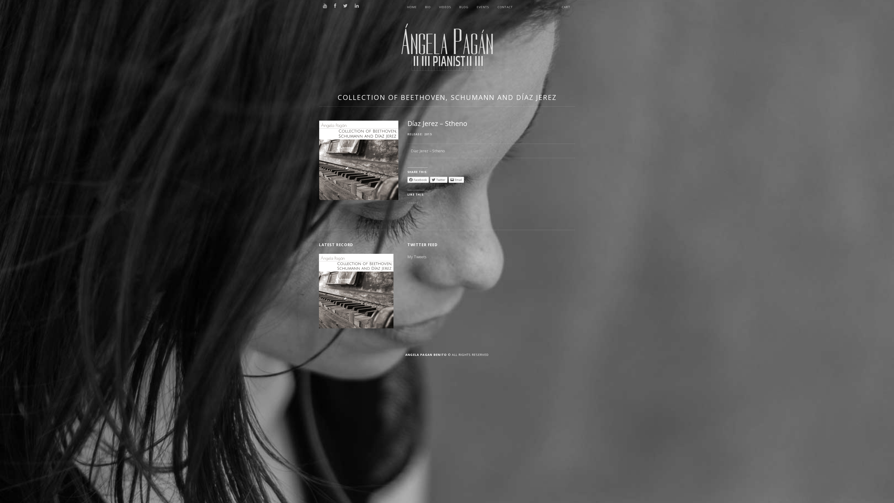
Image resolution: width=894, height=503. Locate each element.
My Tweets (417, 256)
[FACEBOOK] (335, 6)
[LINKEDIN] (357, 6)
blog (463, 7)
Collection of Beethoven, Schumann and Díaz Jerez (447, 97)
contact (505, 7)
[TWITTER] (345, 6)
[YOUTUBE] (325, 6)
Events (483, 7)
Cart (566, 7)
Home (412, 7)
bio (428, 7)
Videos (445, 7)
